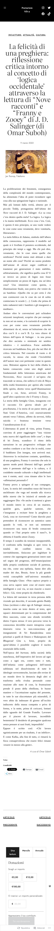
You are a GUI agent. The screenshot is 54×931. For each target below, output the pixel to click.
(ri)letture (14, 35)
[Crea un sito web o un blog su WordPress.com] (50, 886)
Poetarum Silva (27, 9)
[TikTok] (49, 13)
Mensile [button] (26, 850)
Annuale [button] (39, 850)
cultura (41, 35)
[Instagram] (43, 7)
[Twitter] (49, 7)
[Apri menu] (5, 7)
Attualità (28, 35)
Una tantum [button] (12, 852)
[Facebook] (43, 13)
